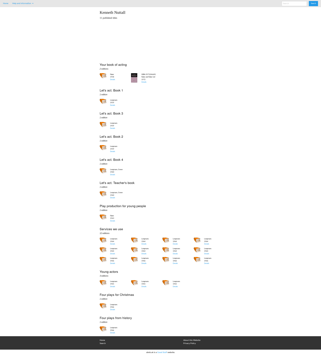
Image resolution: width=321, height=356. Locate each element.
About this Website (191, 340)
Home (5, 3)
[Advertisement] (160, 39)
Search (103, 343)
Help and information (21, 3)
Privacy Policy (189, 343)
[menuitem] (5, 3)
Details (112, 79)
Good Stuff (162, 352)
